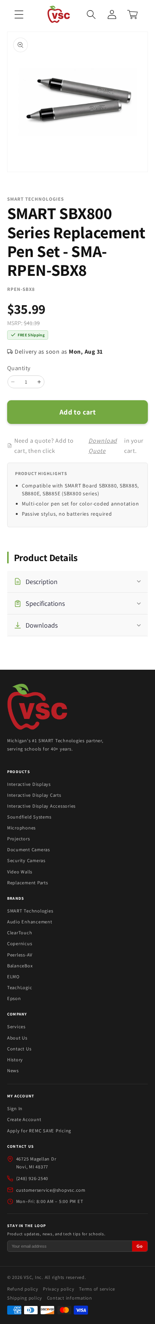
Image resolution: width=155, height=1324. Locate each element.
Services (16, 1026)
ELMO (13, 976)
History (15, 1059)
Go (140, 1246)
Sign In (15, 1108)
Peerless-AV (19, 955)
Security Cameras (26, 860)
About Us (17, 1038)
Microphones (21, 828)
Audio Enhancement (29, 921)
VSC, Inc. (33, 1277)
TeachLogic (19, 987)
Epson (14, 998)
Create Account (24, 1119)
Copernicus (19, 943)
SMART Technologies (30, 911)
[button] (19, 14)
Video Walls (19, 872)
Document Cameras (28, 849)
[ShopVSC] (37, 708)
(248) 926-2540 (32, 1178)
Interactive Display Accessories (41, 806)
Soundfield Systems (29, 817)
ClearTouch (19, 932)
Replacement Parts (27, 882)
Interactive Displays (29, 784)
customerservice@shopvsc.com (50, 1190)
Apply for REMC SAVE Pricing (39, 1130)
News (13, 1070)
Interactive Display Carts (34, 795)
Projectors (18, 838)
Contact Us (19, 1049)
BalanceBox (20, 965)
